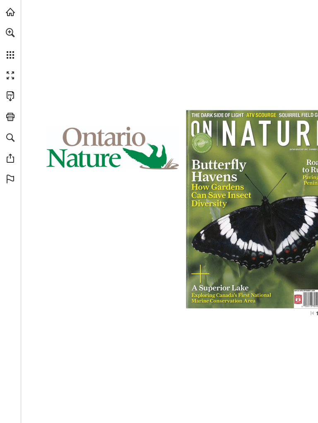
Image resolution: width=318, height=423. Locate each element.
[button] (10, 32)
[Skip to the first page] (312, 313)
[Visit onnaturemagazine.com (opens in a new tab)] (10, 12)
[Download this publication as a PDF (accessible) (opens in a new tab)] (10, 96)
